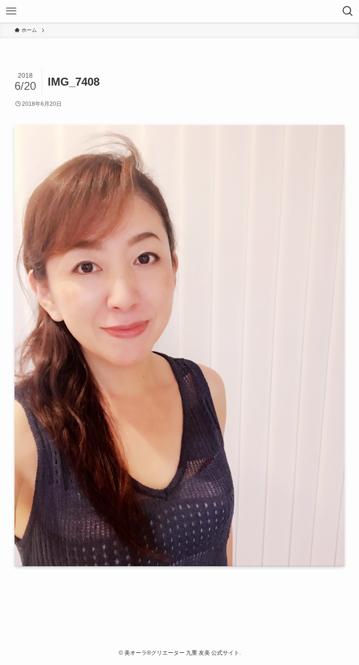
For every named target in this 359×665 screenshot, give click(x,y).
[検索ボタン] (348, 11)
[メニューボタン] (11, 11)
